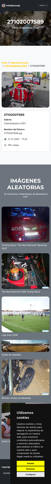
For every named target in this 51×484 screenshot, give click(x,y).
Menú (42, 5)
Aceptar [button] (30, 463)
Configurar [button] (30, 474)
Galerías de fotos (19, 62)
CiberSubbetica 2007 (16, 65)
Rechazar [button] (30, 469)
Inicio (4, 62)
